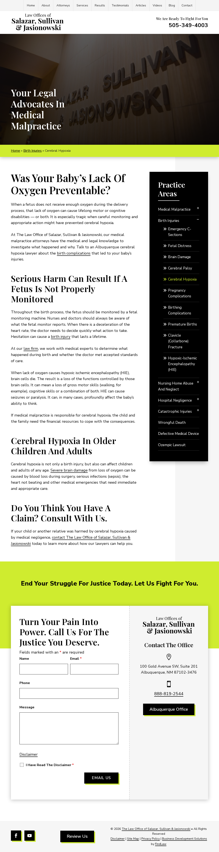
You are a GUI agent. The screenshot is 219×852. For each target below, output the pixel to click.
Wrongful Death (172, 422)
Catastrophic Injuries (175, 411)
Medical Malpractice (174, 209)
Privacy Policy (150, 839)
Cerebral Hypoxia (182, 279)
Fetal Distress (179, 245)
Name (24, 658)
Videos (157, 5)
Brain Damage (179, 257)
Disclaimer (28, 754)
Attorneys (63, 5)
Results (100, 5)
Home (31, 5)
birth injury (60, 336)
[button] (214, 821)
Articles (141, 5)
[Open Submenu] (198, 208)
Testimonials (120, 5)
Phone (24, 683)
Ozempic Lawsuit (172, 445)
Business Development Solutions (184, 839)
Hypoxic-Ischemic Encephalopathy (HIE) (182, 364)
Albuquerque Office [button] (168, 709)
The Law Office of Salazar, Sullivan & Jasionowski (156, 829)
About (45, 5)
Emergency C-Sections (179, 232)
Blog (172, 5)
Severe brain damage (69, 470)
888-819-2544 (168, 694)
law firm (31, 348)
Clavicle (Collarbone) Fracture (178, 341)
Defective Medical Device (178, 433)
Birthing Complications (179, 310)
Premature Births (182, 324)
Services (82, 5)
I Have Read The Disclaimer (50, 765)
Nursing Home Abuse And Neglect (175, 386)
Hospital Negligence (175, 400)
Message (26, 707)
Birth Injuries (168, 220)
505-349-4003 (188, 25)
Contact (187, 5)
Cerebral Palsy (180, 268)
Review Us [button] (77, 836)
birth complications (73, 253)
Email (76, 658)
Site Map (133, 839)
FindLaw (160, 844)
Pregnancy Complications (179, 293)
